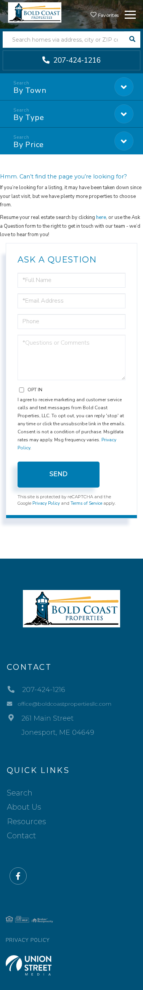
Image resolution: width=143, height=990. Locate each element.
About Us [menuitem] (24, 807)
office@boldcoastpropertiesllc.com (64, 703)
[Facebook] (18, 876)
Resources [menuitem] (26, 821)
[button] (132, 39)
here (101, 217)
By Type (28, 117)
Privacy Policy (46, 503)
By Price (28, 144)
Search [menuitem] (19, 792)
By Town (29, 90)
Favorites (107, 15)
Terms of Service (86, 503)
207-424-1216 (76, 60)
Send (58, 474)
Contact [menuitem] (21, 835)
